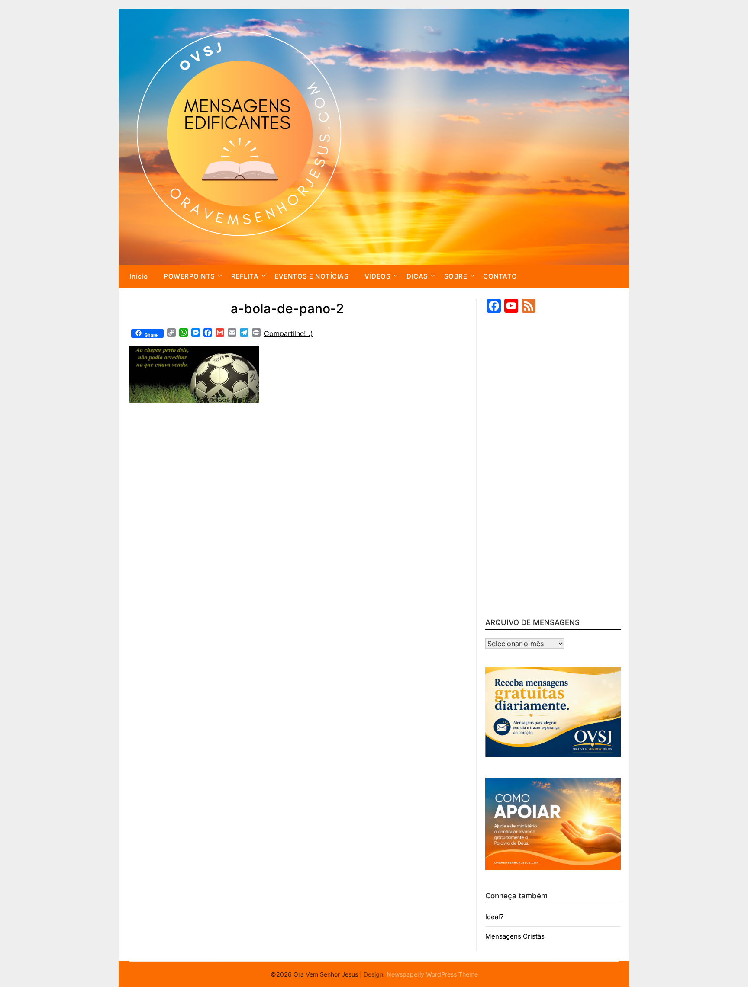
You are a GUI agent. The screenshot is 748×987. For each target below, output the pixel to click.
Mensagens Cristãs (515, 936)
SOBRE (456, 276)
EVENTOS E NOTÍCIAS (311, 276)
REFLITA (245, 276)
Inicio (138, 276)
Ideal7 (494, 917)
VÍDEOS (377, 276)
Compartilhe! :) (288, 333)
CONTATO (500, 276)
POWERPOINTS (189, 276)
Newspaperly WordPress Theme (432, 974)
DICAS (417, 276)
